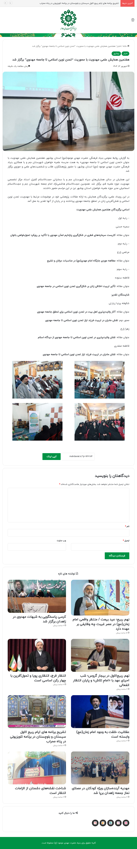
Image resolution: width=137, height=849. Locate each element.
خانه (125, 46)
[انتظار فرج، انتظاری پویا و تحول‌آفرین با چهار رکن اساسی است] (37, 655)
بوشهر (116, 53)
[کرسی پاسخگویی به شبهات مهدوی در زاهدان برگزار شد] (37, 596)
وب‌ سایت (61, 540)
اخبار (119, 46)
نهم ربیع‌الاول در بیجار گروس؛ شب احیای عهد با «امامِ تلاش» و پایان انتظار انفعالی (101, 680)
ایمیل (126, 540)
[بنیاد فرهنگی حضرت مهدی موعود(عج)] (68, 20)
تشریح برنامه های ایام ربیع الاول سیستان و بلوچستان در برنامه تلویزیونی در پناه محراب (38, 737)
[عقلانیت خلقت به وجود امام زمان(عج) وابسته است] (100, 711)
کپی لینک (51, 456)
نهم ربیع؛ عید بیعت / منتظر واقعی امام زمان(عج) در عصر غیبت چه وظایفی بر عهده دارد (101, 624)
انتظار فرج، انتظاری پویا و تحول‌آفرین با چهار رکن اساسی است (38, 678)
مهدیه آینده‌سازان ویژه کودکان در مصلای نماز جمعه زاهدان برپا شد (100, 790)
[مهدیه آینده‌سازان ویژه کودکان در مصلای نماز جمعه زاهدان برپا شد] (100, 767)
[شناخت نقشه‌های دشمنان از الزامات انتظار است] (37, 767)
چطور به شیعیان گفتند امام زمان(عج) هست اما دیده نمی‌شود (90, 3)
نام (127, 526)
